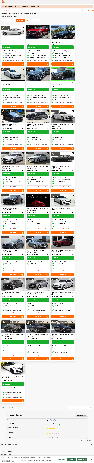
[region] (47, 459)
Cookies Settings (61, 459)
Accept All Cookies (82, 459)
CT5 (13, 407)
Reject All (71, 459)
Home (2, 407)
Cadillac (8, 407)
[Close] (91, 459)
